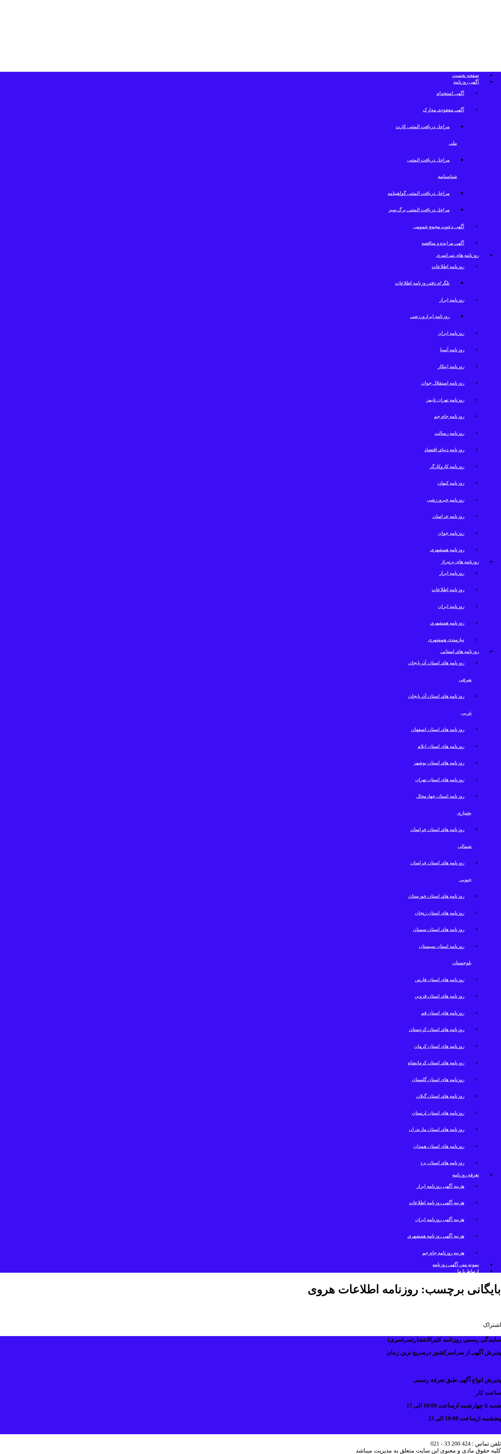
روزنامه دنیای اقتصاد (444, 449)
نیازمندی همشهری (446, 639)
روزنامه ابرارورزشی (430, 316)
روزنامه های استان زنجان (439, 913)
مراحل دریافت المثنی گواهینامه (419, 193)
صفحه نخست (465, 75)
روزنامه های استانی (459, 651)
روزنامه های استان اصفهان (437, 729)
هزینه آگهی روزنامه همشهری (435, 1236)
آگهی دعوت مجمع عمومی (438, 226)
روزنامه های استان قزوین (439, 996)
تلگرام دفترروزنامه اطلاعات (422, 283)
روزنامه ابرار (451, 300)
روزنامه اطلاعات (448, 266)
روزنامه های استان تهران (439, 779)
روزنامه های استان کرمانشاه (436, 1062)
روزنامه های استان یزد (442, 1162)
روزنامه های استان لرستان (438, 1113)
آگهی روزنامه (466, 82)
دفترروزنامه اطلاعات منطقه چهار (440, 1309)
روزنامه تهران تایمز (445, 400)
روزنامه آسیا (452, 349)
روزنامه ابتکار (451, 366)
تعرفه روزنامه (465, 1174)
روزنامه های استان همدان (438, 1146)
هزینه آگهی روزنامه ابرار (440, 1186)
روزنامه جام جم (449, 416)
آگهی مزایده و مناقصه (442, 243)
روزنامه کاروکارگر (447, 466)
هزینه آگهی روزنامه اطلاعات (436, 1202)
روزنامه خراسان (448, 516)
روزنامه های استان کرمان (439, 1046)
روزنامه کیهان (451, 483)
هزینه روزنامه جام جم (443, 1252)
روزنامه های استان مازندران (436, 1129)
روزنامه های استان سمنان (438, 929)
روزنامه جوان (451, 533)
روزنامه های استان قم (442, 1013)
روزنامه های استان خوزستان (436, 896)
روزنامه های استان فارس (439, 979)
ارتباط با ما (468, 1271)
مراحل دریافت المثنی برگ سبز (419, 209)
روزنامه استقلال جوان (442, 383)
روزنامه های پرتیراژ (460, 561)
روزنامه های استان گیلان (440, 1096)
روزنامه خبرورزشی (445, 499)
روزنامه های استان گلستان (438, 1079)
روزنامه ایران (451, 333)
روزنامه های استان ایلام (441, 746)
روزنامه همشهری (447, 549)
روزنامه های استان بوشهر (439, 762)
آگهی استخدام (450, 93)
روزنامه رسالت (449, 433)
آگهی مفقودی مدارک (443, 109)
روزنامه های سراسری (457, 255)
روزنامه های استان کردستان (436, 1029)
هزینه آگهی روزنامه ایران (439, 1219)
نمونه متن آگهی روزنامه (455, 1264)
